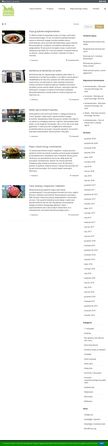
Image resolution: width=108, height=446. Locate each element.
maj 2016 (87, 273)
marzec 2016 (89, 282)
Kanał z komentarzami (94, 424)
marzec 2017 (89, 227)
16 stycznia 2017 (74, 215)
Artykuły (62, 8)
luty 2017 (87, 231)
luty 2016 (87, 287)
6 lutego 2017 (75, 175)
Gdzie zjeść (88, 363)
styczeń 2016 (89, 292)
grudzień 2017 (90, 185)
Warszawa (88, 396)
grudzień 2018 (90, 138)
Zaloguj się (88, 414)
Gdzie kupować (90, 359)
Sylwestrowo (89, 387)
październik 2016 (91, 250)
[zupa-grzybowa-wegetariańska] (13, 37)
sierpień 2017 (89, 204)
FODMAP (87, 354)
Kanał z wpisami (92, 419)
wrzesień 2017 (90, 199)
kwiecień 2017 (89, 222)
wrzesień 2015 (90, 310)
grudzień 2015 (90, 296)
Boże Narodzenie (91, 345)
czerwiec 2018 (89, 162)
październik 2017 (91, 194)
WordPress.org (90, 428)
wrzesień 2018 (90, 148)
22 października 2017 (73, 60)
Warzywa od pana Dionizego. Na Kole (94, 89)
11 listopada (89, 328)
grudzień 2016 (90, 241)
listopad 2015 (89, 301)
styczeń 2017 (89, 236)
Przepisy (50, 8)
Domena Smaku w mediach (94, 350)
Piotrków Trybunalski (92, 373)
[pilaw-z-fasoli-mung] (13, 152)
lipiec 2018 (88, 157)
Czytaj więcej (34, 60)
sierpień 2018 (89, 152)
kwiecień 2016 (89, 278)
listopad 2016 (89, 245)
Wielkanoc (88, 401)
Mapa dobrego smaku (79, 8)
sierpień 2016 (89, 259)
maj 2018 (87, 166)
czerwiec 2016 (89, 269)
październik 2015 (91, 306)
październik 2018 (91, 143)
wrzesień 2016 (90, 255)
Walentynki (88, 392)
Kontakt (96, 8)
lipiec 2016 (88, 264)
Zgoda (102, 443)
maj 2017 (87, 217)
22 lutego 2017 (75, 99)
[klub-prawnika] (13, 115)
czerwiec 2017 (89, 213)
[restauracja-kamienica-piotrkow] (13, 76)
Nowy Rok (88, 368)
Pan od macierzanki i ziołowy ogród (94, 122)
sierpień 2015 (89, 315)
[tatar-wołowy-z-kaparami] (13, 191)
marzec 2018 (89, 171)
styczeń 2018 (89, 180)
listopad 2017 (89, 190)
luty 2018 (87, 176)
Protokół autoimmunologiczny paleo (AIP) (95, 380)
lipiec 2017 (88, 208)
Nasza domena (35, 8)
